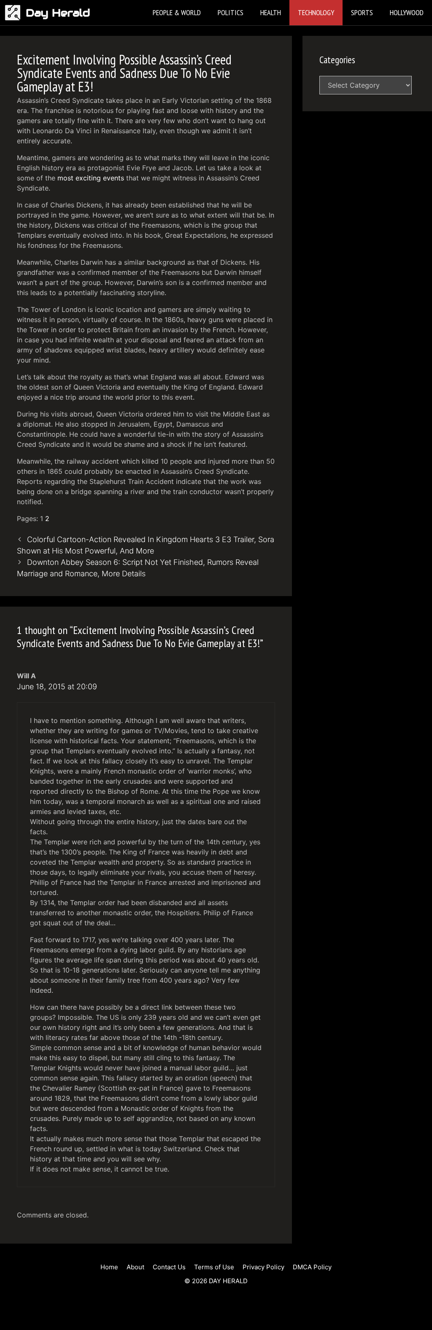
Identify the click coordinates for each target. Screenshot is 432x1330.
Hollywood (407, 12)
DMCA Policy (312, 1267)
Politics (230, 12)
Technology (316, 12)
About (135, 1267)
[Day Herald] (15, 12)
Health (270, 12)
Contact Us (169, 1267)
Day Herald (58, 12)
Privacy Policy (263, 1267)
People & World (177, 12)
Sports (362, 12)
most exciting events (90, 178)
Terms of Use (214, 1267)
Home (109, 1267)
